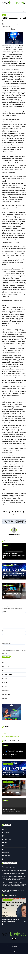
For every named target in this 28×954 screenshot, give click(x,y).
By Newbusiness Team (8, 24)
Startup (5, 663)
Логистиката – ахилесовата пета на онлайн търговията (13, 891)
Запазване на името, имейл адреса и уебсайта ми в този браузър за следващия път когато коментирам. (14, 652)
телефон (24, 28)
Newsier (21, 945)
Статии (5, 682)
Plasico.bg (4, 733)
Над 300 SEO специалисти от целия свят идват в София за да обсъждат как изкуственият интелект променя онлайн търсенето (14, 878)
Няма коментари (6, 26)
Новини (3, 15)
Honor (4, 28)
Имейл (4, 637)
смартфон (19, 28)
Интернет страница (6, 643)
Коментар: (4, 611)
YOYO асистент (13, 29)
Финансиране (6, 694)
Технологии (6, 690)
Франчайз (5, 698)
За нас (11, 951)
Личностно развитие (8, 674)
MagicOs (8, 28)
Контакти (16, 951)
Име (3, 630)
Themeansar (14, 946)
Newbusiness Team (14, 534)
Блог (4, 670)
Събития (10, 565)
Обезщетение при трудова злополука (10, 736)
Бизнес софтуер (7, 666)
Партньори (23, 949)
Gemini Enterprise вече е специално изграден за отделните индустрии (14, 555)
